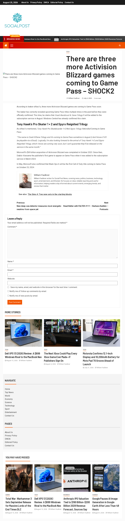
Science (8, 402)
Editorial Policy (57, 2)
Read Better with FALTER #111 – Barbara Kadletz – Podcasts (85, 206)
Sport (7, 409)
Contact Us (69, 2)
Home (7, 389)
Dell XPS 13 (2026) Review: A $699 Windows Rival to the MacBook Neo (47, 502)
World (7, 396)
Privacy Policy (36, 2)
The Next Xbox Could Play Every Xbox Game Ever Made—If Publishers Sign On (60, 357)
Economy (9, 399)
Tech (67, 51)
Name (10, 261)
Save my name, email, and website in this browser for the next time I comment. (43, 287)
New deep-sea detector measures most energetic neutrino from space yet (39, 206)
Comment (12, 227)
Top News (9, 392)
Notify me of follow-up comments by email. (28, 291)
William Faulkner (74, 98)
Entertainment (11, 412)
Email (10, 270)
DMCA (46, 2)
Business (66, 494)
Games (7, 494)
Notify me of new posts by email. (24, 296)
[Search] (119, 45)
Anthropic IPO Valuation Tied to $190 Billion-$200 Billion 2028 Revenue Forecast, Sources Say (86, 39)
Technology (10, 406)
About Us (25, 2)
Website (11, 279)
